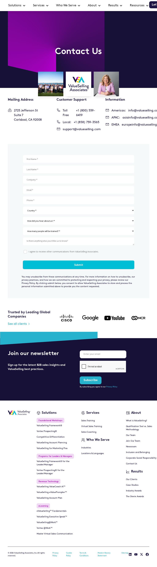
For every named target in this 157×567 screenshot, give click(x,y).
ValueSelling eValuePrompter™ (52, 492)
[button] (17, 5)
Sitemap (124, 553)
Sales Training (88, 421)
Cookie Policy (69, 554)
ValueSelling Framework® (49, 426)
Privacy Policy (111, 387)
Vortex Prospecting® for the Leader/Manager (50, 472)
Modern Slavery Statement (104, 554)
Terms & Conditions (84, 554)
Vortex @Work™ (44, 528)
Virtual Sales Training (91, 426)
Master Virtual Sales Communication (55, 534)
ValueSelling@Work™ (47, 522)
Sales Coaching (88, 432)
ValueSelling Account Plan (49, 498)
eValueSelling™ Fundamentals (51, 511)
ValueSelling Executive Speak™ (52, 517)
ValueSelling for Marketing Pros (52, 448)
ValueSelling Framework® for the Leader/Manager (53, 463)
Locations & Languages (92, 453)
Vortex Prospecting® (47, 431)
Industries (86, 448)
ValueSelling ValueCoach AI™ (51, 487)
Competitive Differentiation (51, 437)
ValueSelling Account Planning (52, 443)
